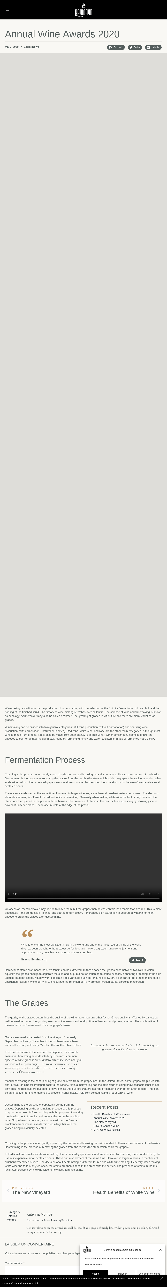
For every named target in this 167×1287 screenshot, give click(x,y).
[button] (160, 1250)
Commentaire (14, 1263)
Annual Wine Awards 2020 (109, 1118)
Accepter (95, 1273)
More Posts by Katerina (58, 1220)
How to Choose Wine (106, 1125)
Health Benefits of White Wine (111, 1114)
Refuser (122, 1273)
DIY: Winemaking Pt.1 (106, 1129)
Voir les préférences (149, 1273)
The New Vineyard (104, 1122)
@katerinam (33, 1220)
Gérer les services (92, 1264)
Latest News (31, 46)
